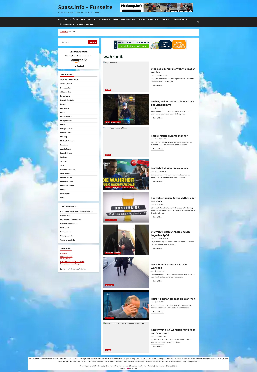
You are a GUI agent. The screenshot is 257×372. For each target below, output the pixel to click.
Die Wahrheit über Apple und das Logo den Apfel (126, 240)
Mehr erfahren (158, 85)
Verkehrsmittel (66, 177)
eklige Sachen (65, 92)
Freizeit (108, 187)
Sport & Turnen (66, 153)
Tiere (62, 165)
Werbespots (65, 194)
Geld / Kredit (104, 19)
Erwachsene (109, 252)
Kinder (108, 122)
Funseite (63, 254)
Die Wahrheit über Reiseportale (126, 174)
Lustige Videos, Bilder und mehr (72, 261)
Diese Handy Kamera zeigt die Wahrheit (126, 272)
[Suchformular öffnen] (198, 22)
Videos (62, 190)
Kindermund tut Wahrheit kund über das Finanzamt (126, 337)
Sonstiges (117, 252)
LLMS (175, 366)
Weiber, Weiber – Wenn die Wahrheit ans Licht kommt (126, 109)
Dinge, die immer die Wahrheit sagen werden (126, 76)
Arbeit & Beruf (66, 84)
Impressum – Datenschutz (124, 19)
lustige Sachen (115, 122)
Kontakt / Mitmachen (148, 19)
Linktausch (166, 19)
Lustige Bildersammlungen (70, 264)
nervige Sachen (66, 129)
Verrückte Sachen (67, 185)
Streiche (63, 161)
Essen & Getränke (111, 220)
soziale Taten (65, 149)
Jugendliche (65, 108)
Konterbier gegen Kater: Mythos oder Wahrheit (126, 207)
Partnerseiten (180, 19)
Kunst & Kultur (66, 116)
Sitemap (169, 366)
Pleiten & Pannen (67, 141)
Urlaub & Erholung (128, 187)
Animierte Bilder (66, 256)
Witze (62, 198)
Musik (62, 124)
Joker (152, 75)
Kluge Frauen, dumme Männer (126, 142)
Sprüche (108, 89)
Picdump (63, 137)
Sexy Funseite (65, 259)
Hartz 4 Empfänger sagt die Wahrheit (126, 305)
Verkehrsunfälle (66, 181)
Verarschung (109, 285)
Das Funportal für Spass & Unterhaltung (76, 19)
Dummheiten (110, 318)
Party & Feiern (116, 187)
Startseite (64, 31)
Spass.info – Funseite (85, 7)
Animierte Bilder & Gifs (69, 80)
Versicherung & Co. (85, 24)
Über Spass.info (67, 24)
